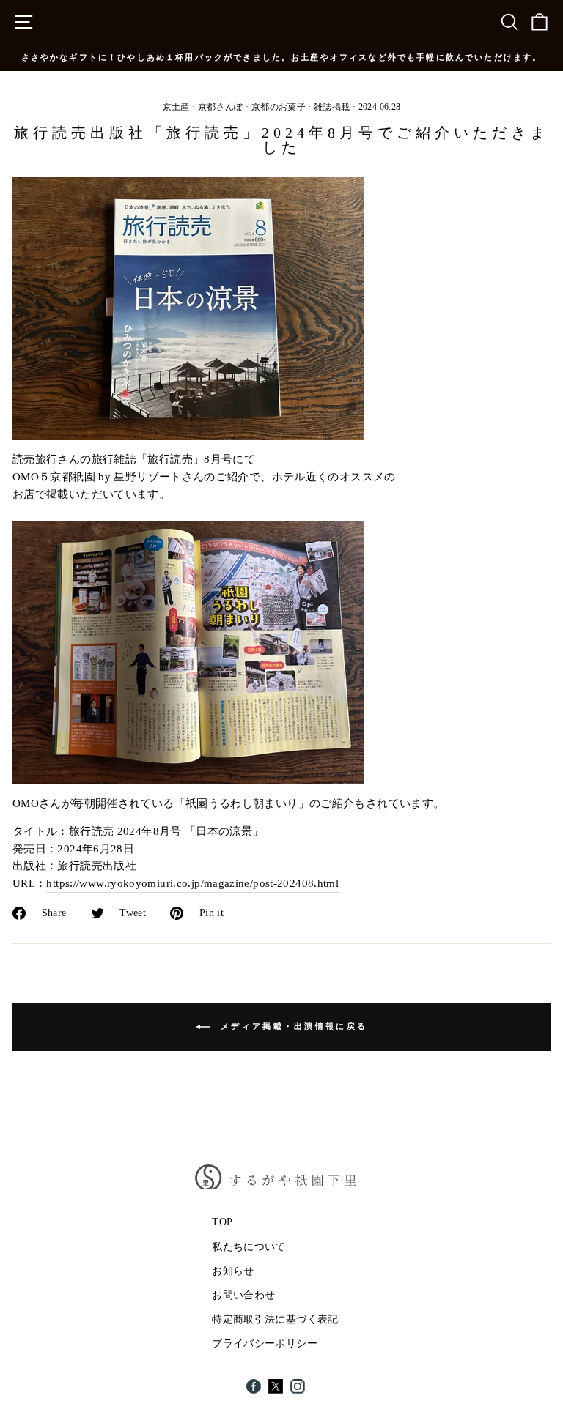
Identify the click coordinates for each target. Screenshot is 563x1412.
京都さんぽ (220, 107)
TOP (222, 1221)
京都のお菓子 (278, 107)
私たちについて (249, 1246)
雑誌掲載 (332, 107)
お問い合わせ (243, 1295)
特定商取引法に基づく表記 (275, 1319)
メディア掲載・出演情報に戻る (292, 1025)
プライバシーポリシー (264, 1343)
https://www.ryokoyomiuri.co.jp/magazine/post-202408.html (192, 883)
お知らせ (233, 1271)
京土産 (176, 107)
